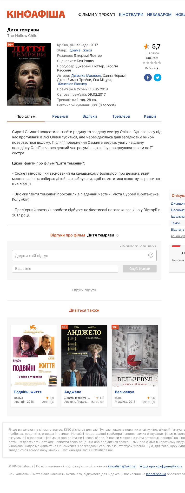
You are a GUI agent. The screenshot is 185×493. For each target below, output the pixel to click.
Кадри (150, 116)
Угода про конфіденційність (160, 466)
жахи (87, 50)
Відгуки (90, 116)
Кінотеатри (131, 14)
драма (75, 50)
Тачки (175, 223)
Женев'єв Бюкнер (72, 84)
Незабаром (159, 14)
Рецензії (60, 116)
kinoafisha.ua (156, 474)
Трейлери (121, 116)
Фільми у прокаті (96, 14)
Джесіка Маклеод (86, 75)
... (74, 70)
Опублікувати (139, 269)
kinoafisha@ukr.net (122, 466)
